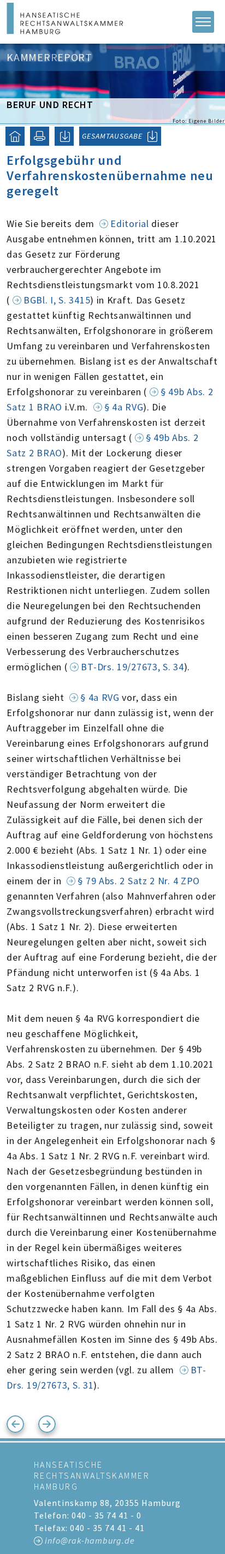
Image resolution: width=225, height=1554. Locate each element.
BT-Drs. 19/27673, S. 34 (132, 666)
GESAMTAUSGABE (112, 136)
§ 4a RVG (124, 407)
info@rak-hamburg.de (90, 1540)
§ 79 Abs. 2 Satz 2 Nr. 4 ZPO (139, 880)
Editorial (129, 223)
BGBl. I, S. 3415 (56, 300)
